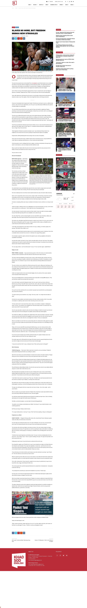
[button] (65, 1)
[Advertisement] (43, 17)
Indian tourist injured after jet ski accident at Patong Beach (65, 150)
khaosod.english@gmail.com (36, 560)
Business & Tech (53, 4)
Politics (34, 4)
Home (13, 8)
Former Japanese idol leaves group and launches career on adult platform (65, 33)
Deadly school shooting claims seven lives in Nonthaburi (64, 36)
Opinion (61, 4)
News (29, 4)
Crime (46, 4)
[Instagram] (69, 1)
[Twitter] (71, 1)
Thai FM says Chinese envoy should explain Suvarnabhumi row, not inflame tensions (65, 46)
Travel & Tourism (60, 75)
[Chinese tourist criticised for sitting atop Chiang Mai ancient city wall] (65, 130)
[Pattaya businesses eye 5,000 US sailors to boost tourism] (65, 115)
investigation (34, 83)
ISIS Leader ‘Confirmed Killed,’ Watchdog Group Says (21, 541)
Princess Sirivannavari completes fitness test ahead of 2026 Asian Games (65, 39)
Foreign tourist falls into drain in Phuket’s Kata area (63, 66)
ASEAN (66, 4)
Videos (71, 4)
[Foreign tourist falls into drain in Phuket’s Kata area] (65, 84)
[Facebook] (67, 1)
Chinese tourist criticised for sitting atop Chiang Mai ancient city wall (65, 135)
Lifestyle (41, 4)
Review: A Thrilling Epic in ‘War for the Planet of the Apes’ (44, 541)
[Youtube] (73, 1)
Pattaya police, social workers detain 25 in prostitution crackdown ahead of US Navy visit (65, 56)
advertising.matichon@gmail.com (37, 564)
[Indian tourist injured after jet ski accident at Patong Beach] (65, 145)
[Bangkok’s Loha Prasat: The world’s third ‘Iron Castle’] (65, 100)
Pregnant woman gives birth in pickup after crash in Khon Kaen (64, 69)
